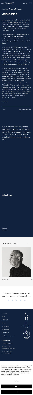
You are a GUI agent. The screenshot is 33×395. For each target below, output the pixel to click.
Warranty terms (6, 329)
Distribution (5, 320)
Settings (16, 381)
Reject (16, 386)
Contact (4, 323)
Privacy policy (5, 326)
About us (4, 313)
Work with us (5, 332)
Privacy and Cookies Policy (12, 374)
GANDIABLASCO (5, 9)
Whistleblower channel (8, 336)
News (3, 316)
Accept (16, 391)
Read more (5, 102)
